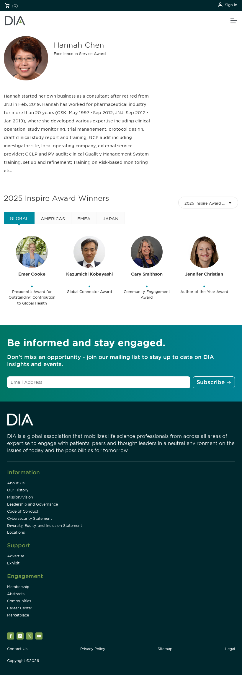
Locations (16, 532)
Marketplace (18, 615)
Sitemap (165, 649)
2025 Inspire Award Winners (210, 203)
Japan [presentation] (111, 218)
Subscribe (211, 382)
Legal (230, 649)
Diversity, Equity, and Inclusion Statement (44, 525)
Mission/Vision (20, 497)
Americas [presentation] (53, 218)
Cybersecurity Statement (29, 518)
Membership (18, 587)
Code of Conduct (22, 511)
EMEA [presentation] (84, 218)
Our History (17, 490)
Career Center (19, 608)
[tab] (19, 218)
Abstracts (15, 594)
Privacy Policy (92, 649)
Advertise (15, 556)
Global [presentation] (19, 218)
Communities (19, 601)
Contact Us (17, 649)
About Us (15, 483)
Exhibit (13, 563)
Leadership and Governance (32, 504)
